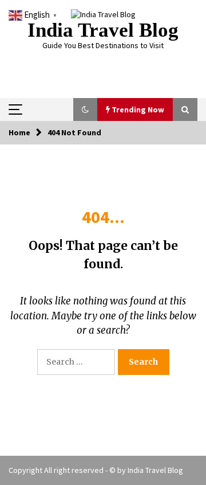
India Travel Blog (103, 30)
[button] (85, 109)
